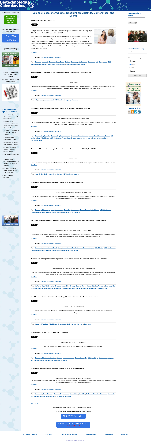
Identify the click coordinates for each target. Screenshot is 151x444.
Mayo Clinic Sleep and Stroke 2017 (43, 20)
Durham (52, 396)
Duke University (48, 394)
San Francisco (99, 286)
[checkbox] (138, 66)
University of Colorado (50, 248)
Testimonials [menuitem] (20, 9)
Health (83, 64)
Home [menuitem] (1, 9)
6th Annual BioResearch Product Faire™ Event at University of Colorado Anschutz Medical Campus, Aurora (68, 220)
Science (59, 358)
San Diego (80, 324)
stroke (105, 62)
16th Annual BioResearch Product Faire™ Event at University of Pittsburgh (57, 182)
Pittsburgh (77, 212)
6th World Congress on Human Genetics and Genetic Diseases (9, 149)
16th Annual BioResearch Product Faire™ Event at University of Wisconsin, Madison (60, 108)
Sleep (100, 62)
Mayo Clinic (60, 62)
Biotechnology (96, 138)
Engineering (103, 358)
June (36, 174)
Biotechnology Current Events (60, 136)
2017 (109, 62)
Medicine (67, 62)
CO (72, 250)
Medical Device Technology (47, 174)
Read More (34, 52)
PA (72, 212)
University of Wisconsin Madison (99, 136)
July (36, 100)
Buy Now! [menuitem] (49, 434)
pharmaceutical (49, 100)
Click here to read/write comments (51, 57)
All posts (34, 404)
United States (45, 138)
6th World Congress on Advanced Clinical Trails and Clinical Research (10, 170)
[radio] (138, 61)
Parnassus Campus (75, 288)
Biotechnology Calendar (42, 136)
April (38, 324)
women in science (68, 358)
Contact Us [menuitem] (124, 434)
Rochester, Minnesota (73, 64)
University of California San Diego (45, 358)
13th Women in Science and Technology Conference (49, 332)
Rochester (52, 62)
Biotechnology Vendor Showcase (58, 288)
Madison (104, 138)
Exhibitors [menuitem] (14, 9)
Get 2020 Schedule (11, 38)
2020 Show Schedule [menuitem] (30, 434)
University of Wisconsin (80, 136)
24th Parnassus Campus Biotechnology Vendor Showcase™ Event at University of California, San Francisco (69, 259)
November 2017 (60, 64)
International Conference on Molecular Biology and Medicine (11, 132)
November (38, 62)
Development (62, 324)
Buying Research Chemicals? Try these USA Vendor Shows (10, 117)
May (86, 358)
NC (57, 396)
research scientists (65, 396)
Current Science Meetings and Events (43, 64)
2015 (56, 100)
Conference (91, 62)
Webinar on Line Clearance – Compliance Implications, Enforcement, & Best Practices (61, 72)
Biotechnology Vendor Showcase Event (95, 288)
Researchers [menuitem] (7, 9)
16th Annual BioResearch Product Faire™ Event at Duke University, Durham (57, 368)
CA (36, 286)
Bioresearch (38, 248)
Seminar (61, 100)
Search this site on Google (134, 14)
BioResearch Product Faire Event (64, 138)
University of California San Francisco (49, 286)
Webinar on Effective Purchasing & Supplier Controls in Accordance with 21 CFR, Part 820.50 (63, 149)
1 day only (74, 62)
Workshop (44, 324)
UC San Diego (62, 360)
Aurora (76, 250)
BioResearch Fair (36, 140)
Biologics (75, 100)
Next (38, 404)
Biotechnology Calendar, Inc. (77, 440)
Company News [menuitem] (90, 434)
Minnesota (45, 62)
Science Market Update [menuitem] (69, 434)
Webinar (40, 100)
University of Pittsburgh (42, 210)
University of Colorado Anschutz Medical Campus (78, 248)
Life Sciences (83, 62)
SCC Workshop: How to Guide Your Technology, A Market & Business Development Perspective (64, 297)
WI (71, 136)
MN (97, 62)
